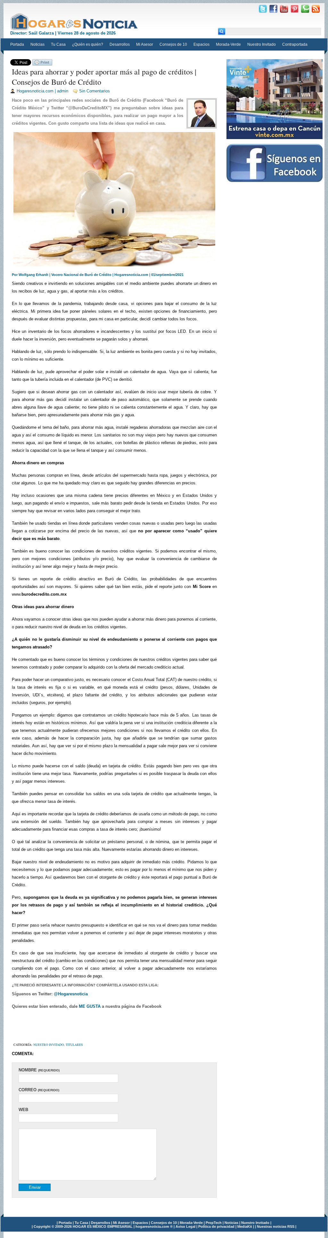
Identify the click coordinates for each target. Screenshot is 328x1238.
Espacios (201, 44)
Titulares (74, 1044)
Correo (39, 1089)
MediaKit (245, 1226)
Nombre (39, 1070)
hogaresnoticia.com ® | (155, 1226)
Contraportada (295, 44)
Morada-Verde (228, 44)
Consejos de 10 (173, 44)
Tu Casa (58, 44)
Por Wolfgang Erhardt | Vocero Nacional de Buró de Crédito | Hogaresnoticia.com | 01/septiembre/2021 (98, 275)
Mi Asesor (144, 44)
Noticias (37, 44)
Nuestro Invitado (261, 44)
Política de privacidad (216, 1226)
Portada (17, 44)
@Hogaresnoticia (71, 993)
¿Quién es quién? (87, 44)
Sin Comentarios (94, 91)
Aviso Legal (186, 1226)
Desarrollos (120, 44)
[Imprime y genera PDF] (42, 64)
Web (23, 1109)
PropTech (214, 1223)
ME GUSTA (90, 1006)
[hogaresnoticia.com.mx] (74, 22)
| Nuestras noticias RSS (274, 1226)
